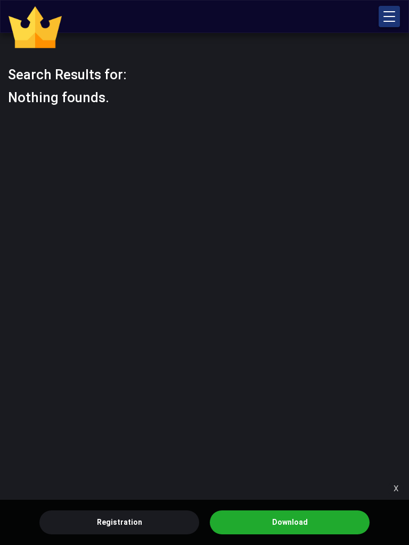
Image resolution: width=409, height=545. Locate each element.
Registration (119, 522)
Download (290, 522)
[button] (389, 16)
